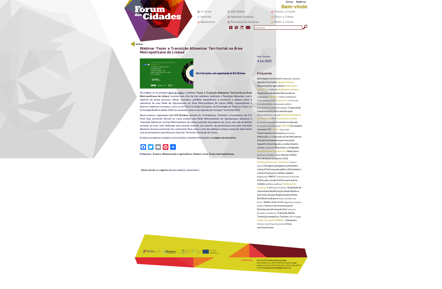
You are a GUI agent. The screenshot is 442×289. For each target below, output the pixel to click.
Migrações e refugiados (287, 147)
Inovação (289, 140)
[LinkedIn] (241, 27)
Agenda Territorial (266, 82)
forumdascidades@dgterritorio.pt (277, 268)
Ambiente (273, 89)
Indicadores (295, 136)
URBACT (280, 220)
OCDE (285, 158)
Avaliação (275, 93)
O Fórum (206, 11)
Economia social (264, 126)
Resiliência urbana (266, 198)
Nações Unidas (289, 155)
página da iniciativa (225, 137)
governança (289, 133)
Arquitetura (263, 93)
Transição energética (268, 216)
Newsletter (208, 22)
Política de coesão (266, 180)
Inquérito (262, 144)
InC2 (271, 137)
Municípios (293, 151)
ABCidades (238, 11)
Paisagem (268, 165)
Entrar (289, 1)
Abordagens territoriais (269, 78)
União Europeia (266, 220)
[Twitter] (236, 27)
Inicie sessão (148, 169)
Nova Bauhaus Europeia (269, 158)
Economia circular (287, 118)
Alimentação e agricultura (177, 153)
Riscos (260, 202)
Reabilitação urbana (280, 191)
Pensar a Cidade (284, 11)
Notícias (206, 16)
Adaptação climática (291, 78)
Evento (157, 153)
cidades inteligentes (287, 97)
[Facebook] (230, 27)
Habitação (262, 136)
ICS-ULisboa (181, 115)
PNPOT (272, 176)
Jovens (260, 147)
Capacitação (262, 97)
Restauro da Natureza (286, 198)
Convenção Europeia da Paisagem (272, 108)
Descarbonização (283, 111)
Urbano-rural (200, 153)
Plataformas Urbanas (245, 22)
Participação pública (276, 169)
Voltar (139, 44)
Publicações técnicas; (277, 187)
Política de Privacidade (277, 260)
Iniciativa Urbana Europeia (270, 140)
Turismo (284, 216)
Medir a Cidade (284, 22)
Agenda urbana (285, 82)
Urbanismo (291, 220)
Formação (278, 133)
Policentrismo (283, 177)
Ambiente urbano (288, 89)
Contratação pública (282, 104)
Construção (292, 100)
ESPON (285, 125)
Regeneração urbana (286, 195)
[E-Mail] (248, 27)
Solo (284, 209)
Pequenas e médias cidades (279, 173)
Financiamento (265, 133)
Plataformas (262, 177)
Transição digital (286, 213)
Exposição (284, 129)
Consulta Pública (264, 104)
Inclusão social (281, 136)
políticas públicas (274, 184)
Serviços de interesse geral (279, 205)
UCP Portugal (295, 216)
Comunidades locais (266, 100)
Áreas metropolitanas (221, 153)
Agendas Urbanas (242, 16)
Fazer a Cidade (284, 16)
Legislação (269, 147)
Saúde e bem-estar (273, 202)
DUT (273, 118)
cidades (273, 96)
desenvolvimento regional (268, 115)
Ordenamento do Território (273, 161)
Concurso (281, 100)
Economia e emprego (266, 122)
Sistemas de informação (269, 209)
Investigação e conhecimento (282, 144)
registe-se (165, 169)
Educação (276, 126)
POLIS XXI (294, 177)
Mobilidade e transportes (272, 151)
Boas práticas (288, 93)
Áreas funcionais (277, 224)
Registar (301, 1)
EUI (269, 129)
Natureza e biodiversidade (269, 155)
